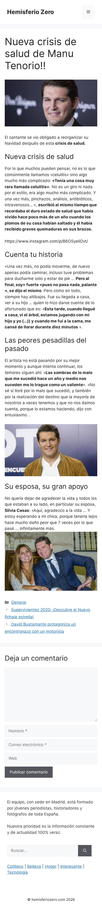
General (18, 602)
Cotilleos (15, 866)
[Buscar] (85, 850)
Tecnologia (17, 872)
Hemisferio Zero (30, 11)
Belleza (34, 866)
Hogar (50, 866)
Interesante (71, 866)
